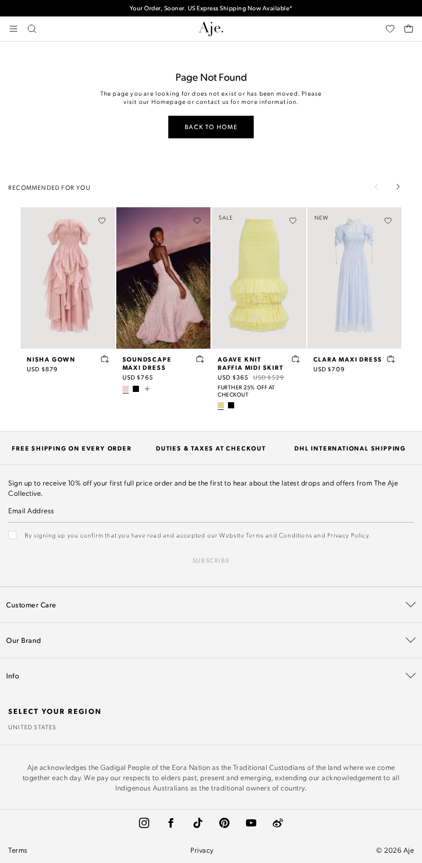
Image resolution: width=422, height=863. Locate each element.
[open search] (32, 29)
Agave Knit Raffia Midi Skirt (251, 363)
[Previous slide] (376, 186)
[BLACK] (136, 389)
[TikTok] (197, 823)
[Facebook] (171, 823)
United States (32, 727)
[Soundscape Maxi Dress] (163, 278)
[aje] (211, 29)
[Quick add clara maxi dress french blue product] (391, 359)
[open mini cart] (408, 29)
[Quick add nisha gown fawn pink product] (105, 359)
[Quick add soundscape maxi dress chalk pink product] (200, 359)
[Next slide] (398, 186)
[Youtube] (251, 823)
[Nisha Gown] (68, 278)
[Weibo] (278, 823)
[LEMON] (221, 405)
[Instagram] (144, 823)
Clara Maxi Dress (348, 359)
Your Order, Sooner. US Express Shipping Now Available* (211, 8)
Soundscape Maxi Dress (147, 363)
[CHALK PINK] (125, 389)
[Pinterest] (224, 823)
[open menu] (13, 29)
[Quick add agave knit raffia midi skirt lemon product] (296, 359)
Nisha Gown (51, 359)
